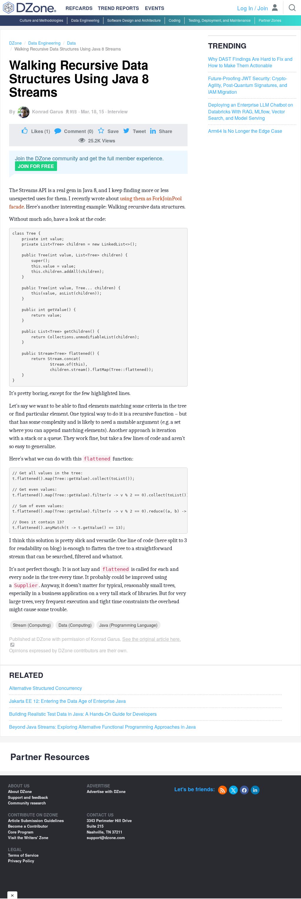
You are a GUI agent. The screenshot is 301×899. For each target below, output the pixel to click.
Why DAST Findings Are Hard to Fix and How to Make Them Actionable (250, 62)
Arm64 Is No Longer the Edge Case (245, 131)
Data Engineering (85, 20)
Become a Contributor (28, 826)
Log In (245, 8)
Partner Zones (270, 20)
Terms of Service (23, 855)
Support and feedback (28, 797)
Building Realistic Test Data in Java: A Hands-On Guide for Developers (83, 714)
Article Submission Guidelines (36, 820)
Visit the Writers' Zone (28, 837)
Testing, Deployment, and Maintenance (219, 20)
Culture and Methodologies (41, 20)
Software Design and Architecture (134, 20)
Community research (27, 803)
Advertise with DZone (106, 791)
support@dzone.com (106, 837)
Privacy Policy (21, 860)
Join (262, 8)
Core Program (21, 832)
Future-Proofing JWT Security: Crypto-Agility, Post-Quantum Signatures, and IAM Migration (247, 85)
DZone (15, 43)
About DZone (20, 791)
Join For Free (36, 166)
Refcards (79, 8)
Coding (174, 20)
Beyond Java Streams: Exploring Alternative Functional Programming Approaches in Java (102, 727)
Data (71, 43)
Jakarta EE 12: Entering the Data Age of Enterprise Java (67, 701)
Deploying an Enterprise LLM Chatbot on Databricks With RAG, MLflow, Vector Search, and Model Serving (250, 112)
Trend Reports (118, 8)
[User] (275, 8)
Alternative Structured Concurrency (45, 688)
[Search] (292, 7)
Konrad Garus (47, 111)
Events (154, 8)
